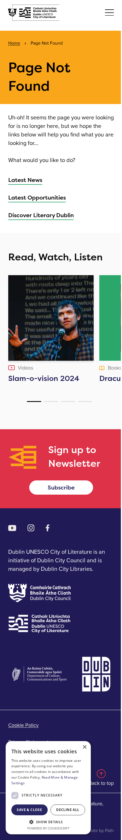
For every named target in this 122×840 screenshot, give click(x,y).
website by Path (98, 830)
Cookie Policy (23, 725)
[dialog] (48, 787)
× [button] (84, 747)
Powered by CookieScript (48, 828)
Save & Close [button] (29, 809)
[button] (48, 822)
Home (14, 43)
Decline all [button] (67, 809)
